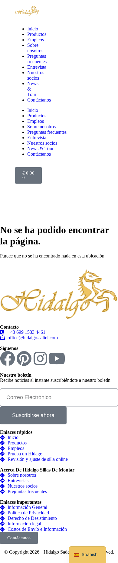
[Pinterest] (23, 358)
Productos (36, 34)
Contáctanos (39, 99)
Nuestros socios (35, 75)
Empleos (35, 39)
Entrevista (36, 67)
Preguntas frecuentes (37, 59)
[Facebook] (7, 358)
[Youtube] (56, 358)
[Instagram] (40, 358)
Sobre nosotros (35, 48)
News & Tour (40, 148)
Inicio (32, 28)
